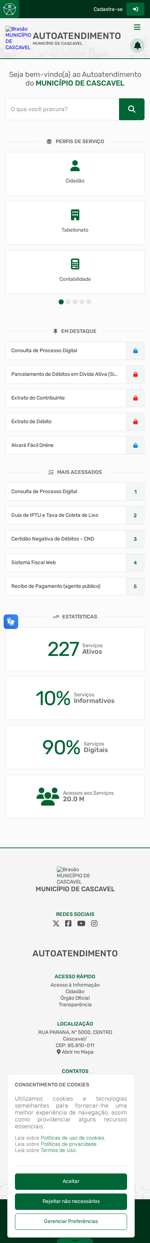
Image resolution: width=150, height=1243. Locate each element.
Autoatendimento (77, 36)
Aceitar (71, 1181)
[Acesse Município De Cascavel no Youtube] (81, 923)
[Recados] (137, 45)
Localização (75, 1024)
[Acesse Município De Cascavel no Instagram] (94, 923)
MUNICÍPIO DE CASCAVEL (57, 43)
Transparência (75, 1005)
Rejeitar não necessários (71, 1201)
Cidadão (75, 991)
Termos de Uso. (59, 1150)
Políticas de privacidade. (69, 1144)
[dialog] (71, 1156)
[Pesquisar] (132, 109)
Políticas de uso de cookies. (73, 1138)
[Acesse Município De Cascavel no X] (56, 923)
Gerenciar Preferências (71, 1221)
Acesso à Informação (75, 985)
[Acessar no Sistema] (135, 9)
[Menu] (137, 27)
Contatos (75, 1071)
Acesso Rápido (75, 976)
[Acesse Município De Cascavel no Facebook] (68, 923)
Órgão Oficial (75, 998)
